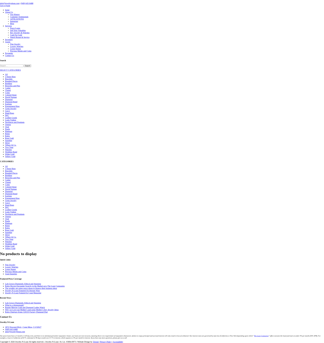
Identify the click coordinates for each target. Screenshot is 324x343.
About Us (9, 12)
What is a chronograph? (14, 305)
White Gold (9, 154)
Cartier (8, 88)
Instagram (14, 21)
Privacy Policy (106, 342)
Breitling (8, 83)
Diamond (9, 99)
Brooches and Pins (12, 86)
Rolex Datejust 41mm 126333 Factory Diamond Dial (26, 312)
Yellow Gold (10, 156)
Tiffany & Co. (10, 145)
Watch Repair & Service (19, 37)
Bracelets (8, 79)
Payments (9, 53)
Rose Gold (9, 138)
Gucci (7, 111)
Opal (7, 127)
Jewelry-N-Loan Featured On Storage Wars (22, 291)
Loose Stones (15, 49)
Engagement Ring (12, 106)
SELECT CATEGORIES (10, 70)
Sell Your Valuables (18, 30)
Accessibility (118, 342)
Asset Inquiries (11, 274)
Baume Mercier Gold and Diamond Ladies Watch (25, 307)
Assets (7, 42)
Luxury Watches (16, 46)
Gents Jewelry (10, 109)
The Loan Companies (261, 336)
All (6, 74)
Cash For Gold (16, 35)
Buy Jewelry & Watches (19, 33)
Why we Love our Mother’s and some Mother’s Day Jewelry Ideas (32, 310)
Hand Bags (9, 113)
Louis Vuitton (10, 120)
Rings (7, 134)
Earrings (8, 104)
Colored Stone (11, 95)
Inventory (9, 40)
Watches (8, 150)
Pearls (7, 129)
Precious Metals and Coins (20, 51)
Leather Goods (11, 118)
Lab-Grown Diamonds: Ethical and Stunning (23, 284)
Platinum (8, 131)
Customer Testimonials (19, 17)
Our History (15, 14)
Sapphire (8, 140)
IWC (7, 115)
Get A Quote (5, 6)
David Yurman (11, 97)
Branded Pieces (11, 81)
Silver (7, 143)
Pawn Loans (15, 28)
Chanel (8, 90)
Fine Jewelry (15, 44)
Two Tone (9, 147)
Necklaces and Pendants (14, 122)
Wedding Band (11, 152)
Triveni (96, 342)
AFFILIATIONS (17, 19)
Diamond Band (11, 102)
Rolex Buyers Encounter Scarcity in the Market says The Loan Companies (35, 286)
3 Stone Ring (10, 77)
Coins (7, 93)
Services (8, 26)
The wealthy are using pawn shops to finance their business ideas (31, 288)
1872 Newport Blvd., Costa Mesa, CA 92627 (23, 327)
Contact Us (9, 55)
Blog (12, 24)
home (7, 10)
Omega (8, 124)
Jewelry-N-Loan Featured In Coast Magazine (23, 293)
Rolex (7, 136)
